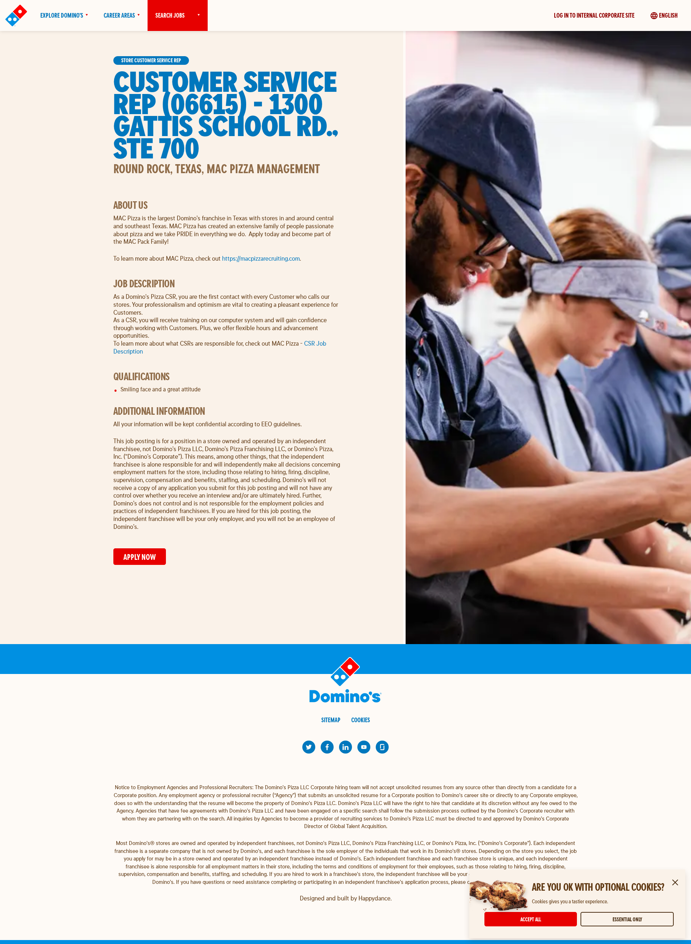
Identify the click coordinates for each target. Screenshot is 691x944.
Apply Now (139, 557)
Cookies (360, 720)
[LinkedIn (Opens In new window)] (345, 747)
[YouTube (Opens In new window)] (363, 747)
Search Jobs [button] (170, 15)
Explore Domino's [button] (61, 15)
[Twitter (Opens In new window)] (308, 747)
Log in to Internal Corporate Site (594, 15)
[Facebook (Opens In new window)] (327, 747)
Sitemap (330, 720)
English (668, 15)
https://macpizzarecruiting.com (261, 258)
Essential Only (627, 919)
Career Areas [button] (119, 15)
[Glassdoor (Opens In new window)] (382, 747)
